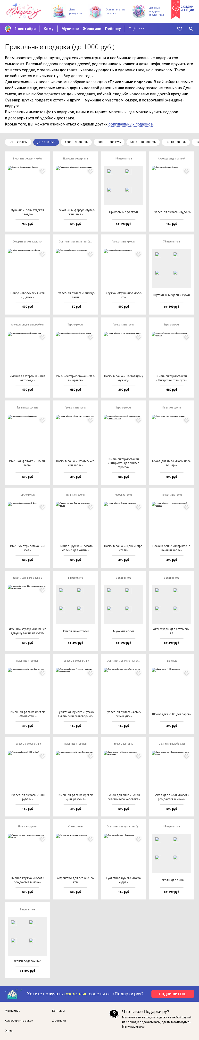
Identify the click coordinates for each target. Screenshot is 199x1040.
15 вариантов (123, 158)
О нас (9, 1030)
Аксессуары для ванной (171, 158)
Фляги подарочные (27, 407)
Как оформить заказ (19, 1020)
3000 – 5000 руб (109, 142)
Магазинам (12, 1010)
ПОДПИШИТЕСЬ (172, 994)
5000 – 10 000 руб (143, 142)
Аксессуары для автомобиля (27, 324)
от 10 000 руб (176, 142)
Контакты (58, 1010)
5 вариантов (27, 909)
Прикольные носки (123, 324)
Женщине (92, 28)
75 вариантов (171, 241)
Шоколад (171, 660)
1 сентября (25, 28)
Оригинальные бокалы (171, 743)
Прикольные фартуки (75, 158)
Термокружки (75, 324)
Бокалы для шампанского (27, 577)
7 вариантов (123, 577)
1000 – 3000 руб (76, 142)
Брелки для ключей (27, 660)
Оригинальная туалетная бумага (77, 241)
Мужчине (70, 28)
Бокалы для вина (123, 743)
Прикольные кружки (123, 241)
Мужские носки (124, 494)
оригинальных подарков (130, 124)
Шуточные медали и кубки (27, 158)
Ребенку (113, 28)
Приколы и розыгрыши (75, 660)
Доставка (59, 1020)
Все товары (18, 142)
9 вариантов (171, 577)
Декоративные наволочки (27, 241)
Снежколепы (75, 826)
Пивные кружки (171, 407)
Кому (48, 28)
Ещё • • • (136, 29)
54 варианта (75, 577)
